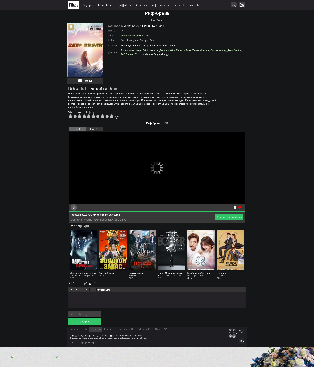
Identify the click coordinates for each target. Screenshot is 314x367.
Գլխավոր (73, 329)
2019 (123, 30)
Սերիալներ (103, 5)
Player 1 (76, 129)
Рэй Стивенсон (150, 50)
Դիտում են (178, 5)
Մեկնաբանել (85, 321)
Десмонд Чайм (167, 50)
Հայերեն (140, 5)
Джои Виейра (234, 50)
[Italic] (76, 289)
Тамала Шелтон (200, 50)
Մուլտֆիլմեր (122, 5)
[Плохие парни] (142, 250)
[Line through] (87, 289)
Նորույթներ (194, 5)
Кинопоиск (145, 25)
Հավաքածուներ (160, 5)
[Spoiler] (103, 289)
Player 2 (93, 129)
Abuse (157, 329)
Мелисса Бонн (184, 50)
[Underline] (81, 289)
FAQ (165, 329)
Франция (126, 35)
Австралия (137, 35)
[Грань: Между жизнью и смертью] (171, 250)
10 (111, 116)
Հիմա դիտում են (125, 329)
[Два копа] (230, 250)
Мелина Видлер (153, 54)
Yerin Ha (139, 54)
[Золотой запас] (113, 250)
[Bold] (71, 289)
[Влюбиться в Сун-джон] (201, 250)
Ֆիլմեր (87, 5)
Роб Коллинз (127, 54)
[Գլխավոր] (74, 5)
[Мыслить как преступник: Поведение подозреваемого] (83, 250)
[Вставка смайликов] (93, 289)
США (146, 35)
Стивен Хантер (218, 50)
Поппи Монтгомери (131, 50)
